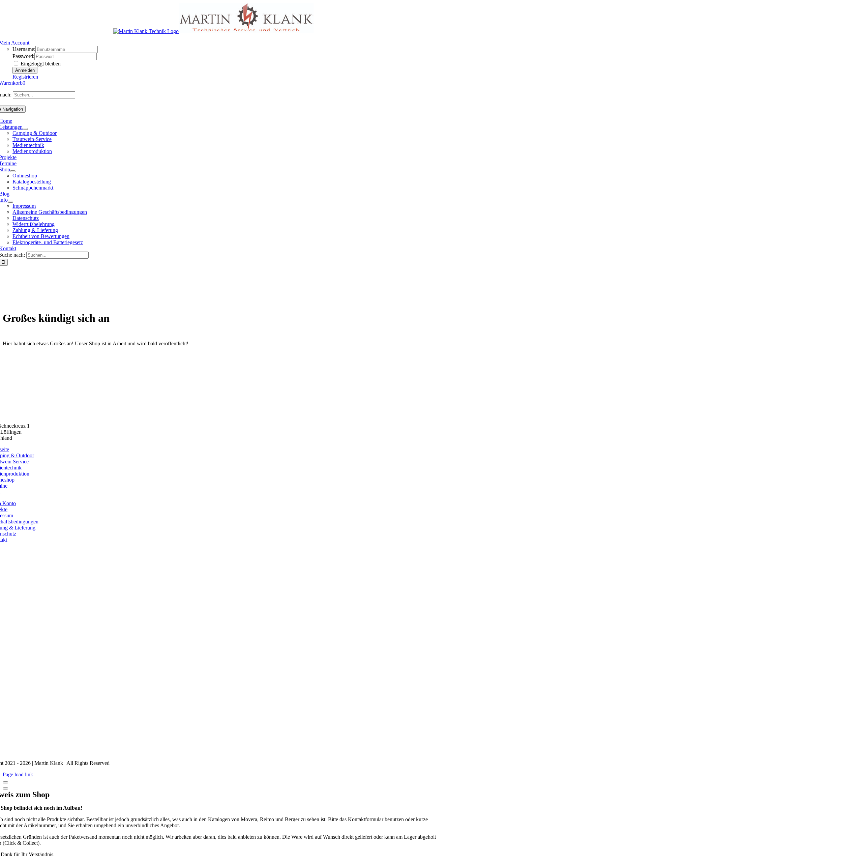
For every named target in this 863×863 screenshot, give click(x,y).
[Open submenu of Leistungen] (25, 129)
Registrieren (25, 77)
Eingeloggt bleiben (40, 63)
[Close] (5, 782)
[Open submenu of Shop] (13, 171)
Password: (23, 56)
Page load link (18, 774)
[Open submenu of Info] (10, 202)
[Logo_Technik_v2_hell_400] (213, 414)
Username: (23, 49)
